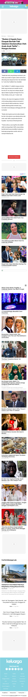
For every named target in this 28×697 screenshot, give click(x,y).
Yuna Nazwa (4, 588)
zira (4, 50)
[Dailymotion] (21, 669)
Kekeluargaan (11, 36)
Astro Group (24, 695)
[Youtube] (18, 669)
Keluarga (4, 36)
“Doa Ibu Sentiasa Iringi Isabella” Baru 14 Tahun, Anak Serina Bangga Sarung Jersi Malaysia (14, 623)
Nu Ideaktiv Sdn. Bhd (13, 695)
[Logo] (14, 6)
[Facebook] (7, 669)
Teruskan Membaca (14, 157)
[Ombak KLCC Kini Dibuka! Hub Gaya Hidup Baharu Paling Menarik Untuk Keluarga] (14, 574)
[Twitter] (13, 669)
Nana (11, 606)
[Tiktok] (15, 669)
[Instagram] (10, 669)
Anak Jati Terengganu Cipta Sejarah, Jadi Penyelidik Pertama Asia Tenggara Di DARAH (14, 602)
